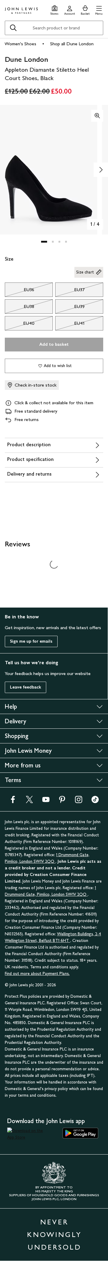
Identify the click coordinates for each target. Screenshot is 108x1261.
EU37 (70, 291)
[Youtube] (46, 801)
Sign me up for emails (31, 641)
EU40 (19, 324)
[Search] (13, 28)
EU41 (70, 324)
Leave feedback (25, 687)
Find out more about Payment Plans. (37, 973)
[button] (99, 9)
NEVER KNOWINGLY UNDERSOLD (54, 1234)
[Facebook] (12, 801)
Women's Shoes (20, 43)
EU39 (70, 307)
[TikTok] (95, 801)
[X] (29, 801)
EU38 (19, 307)
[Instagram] (78, 801)
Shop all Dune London (72, 43)
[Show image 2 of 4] (101, 170)
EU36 (19, 291)
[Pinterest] (62, 801)
